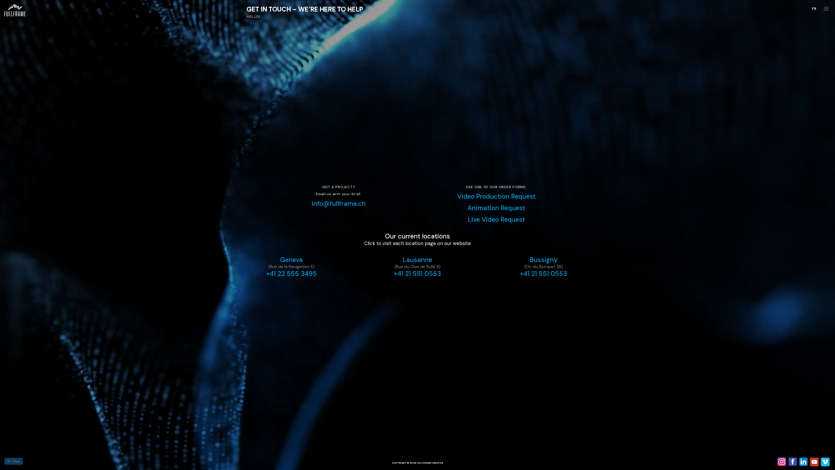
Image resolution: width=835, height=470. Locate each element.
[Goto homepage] (16, 12)
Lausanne (417, 259)
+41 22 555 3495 (291, 273)
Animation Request (496, 208)
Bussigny (544, 259)
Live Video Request (496, 219)
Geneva (291, 259)
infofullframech (339, 203)
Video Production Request (496, 196)
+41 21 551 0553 (417, 273)
